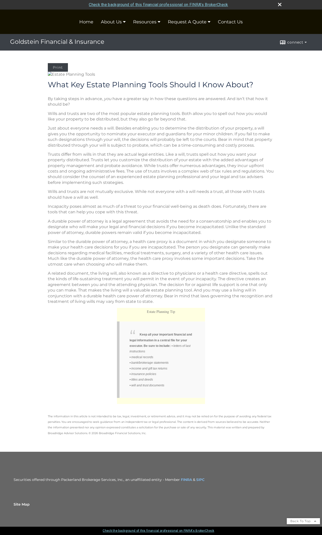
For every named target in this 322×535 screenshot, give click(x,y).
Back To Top (301, 521)
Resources (144, 22)
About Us (111, 22)
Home (86, 22)
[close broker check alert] (280, 5)
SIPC (200, 479)
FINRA (186, 479)
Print (58, 67)
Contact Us (230, 22)
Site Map (22, 504)
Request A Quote (187, 22)
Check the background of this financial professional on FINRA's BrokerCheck (158, 4)
